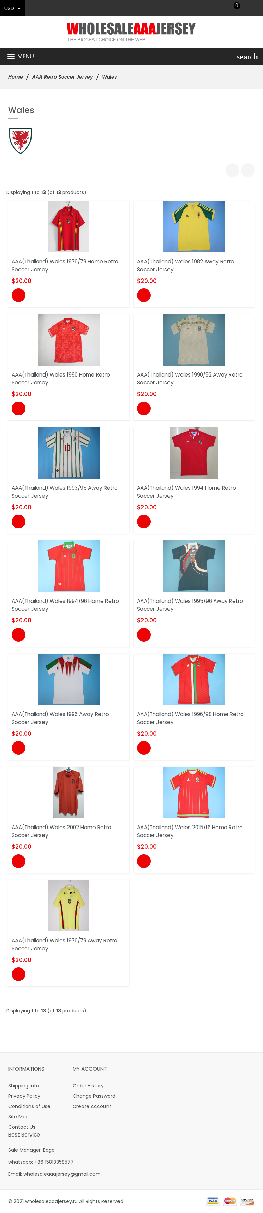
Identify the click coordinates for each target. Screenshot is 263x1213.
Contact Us (21, 1126)
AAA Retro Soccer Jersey (62, 76)
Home (15, 76)
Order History (88, 1085)
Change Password (94, 1096)
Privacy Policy (24, 1096)
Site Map (18, 1116)
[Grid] (232, 170)
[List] (248, 170)
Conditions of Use (29, 1106)
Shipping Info (23, 1085)
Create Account (92, 1106)
